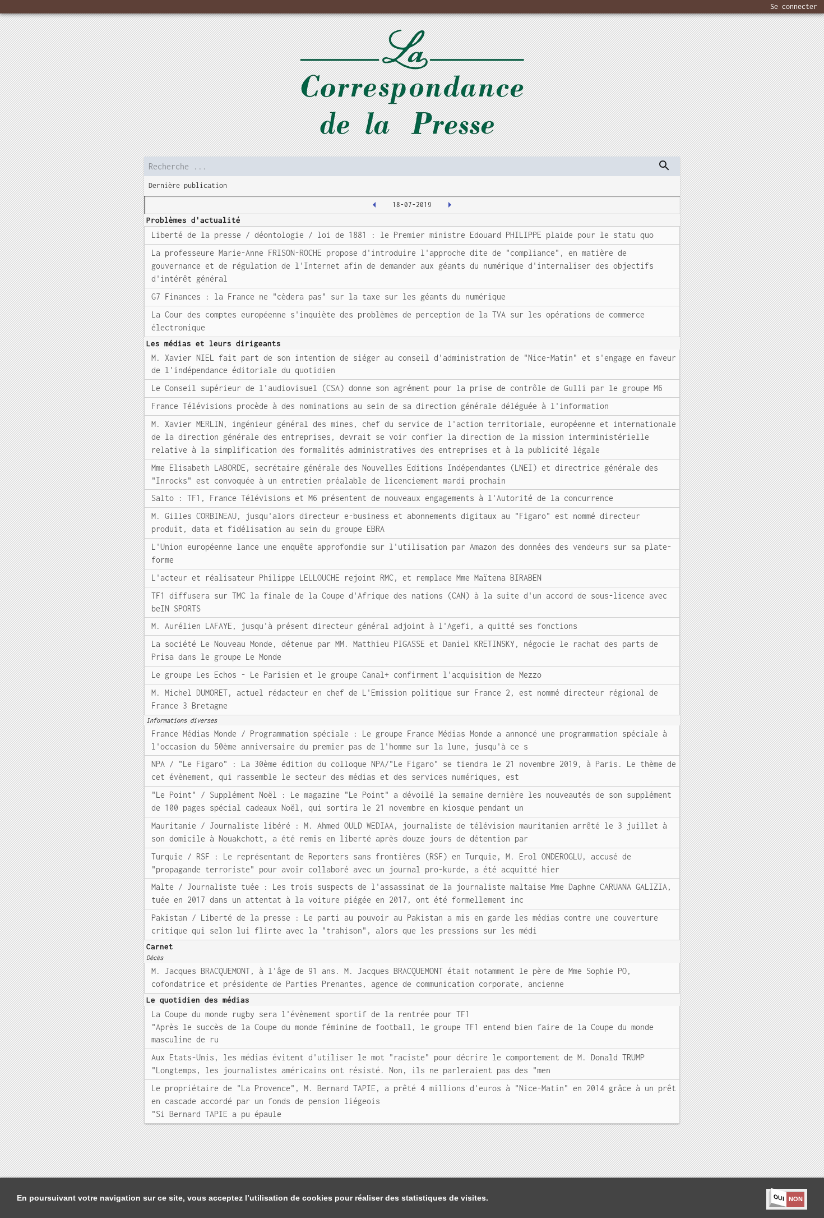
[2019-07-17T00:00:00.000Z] (374, 205)
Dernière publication (188, 185)
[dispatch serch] (664, 165)
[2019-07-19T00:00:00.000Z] (449, 205)
